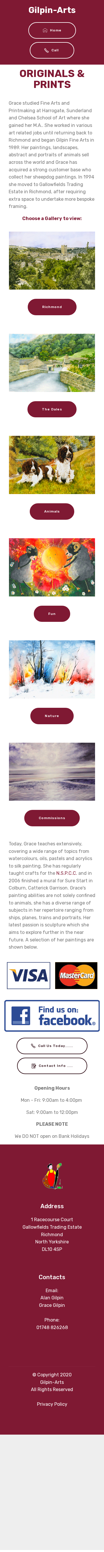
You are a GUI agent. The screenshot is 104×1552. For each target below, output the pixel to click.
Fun (52, 614)
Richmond (52, 307)
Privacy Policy (52, 1404)
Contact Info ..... (56, 1066)
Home (56, 30)
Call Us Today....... (55, 1046)
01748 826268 (52, 1327)
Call (55, 50)
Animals (52, 511)
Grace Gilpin (52, 1305)
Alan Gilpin (52, 1297)
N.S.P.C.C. (66, 873)
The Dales (52, 409)
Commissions (52, 818)
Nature (52, 716)
